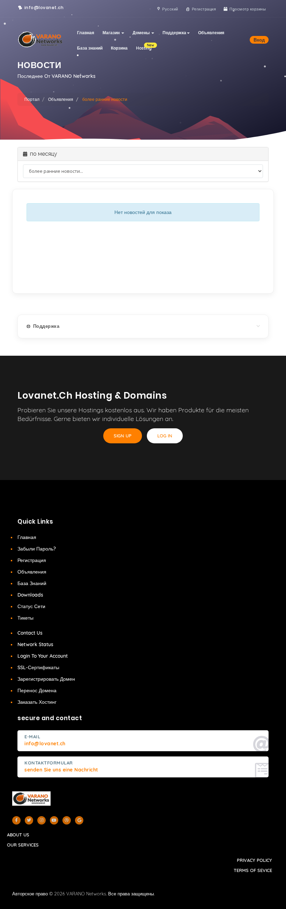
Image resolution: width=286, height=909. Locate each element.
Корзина (119, 48)
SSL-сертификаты (38, 667)
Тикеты (25, 618)
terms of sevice (253, 870)
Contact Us (30, 633)
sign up (122, 435)
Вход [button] (259, 40)
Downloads (30, 595)
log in (164, 435)
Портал (31, 99)
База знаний (90, 48)
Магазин (112, 32)
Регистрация (31, 560)
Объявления (211, 32)
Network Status (35, 644)
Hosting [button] (145, 47)
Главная (85, 32)
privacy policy (254, 860)
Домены (142, 32)
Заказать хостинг (37, 702)
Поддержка (174, 32)
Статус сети (31, 606)
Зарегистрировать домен (46, 679)
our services (23, 845)
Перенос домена (37, 690)
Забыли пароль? (36, 549)
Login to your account (42, 656)
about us (18, 834)
